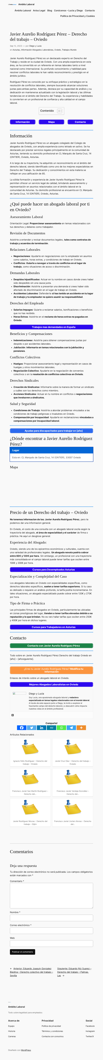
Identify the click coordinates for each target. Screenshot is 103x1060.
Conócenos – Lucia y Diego (68, 10)
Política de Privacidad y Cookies (77, 16)
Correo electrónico (20, 925)
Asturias (16, 50)
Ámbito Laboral (23, 10)
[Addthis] (12, 715)
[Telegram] (71, 727)
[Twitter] (31, 727)
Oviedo (57, 50)
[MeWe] (51, 727)
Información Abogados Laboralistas (37, 50)
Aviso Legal (39, 10)
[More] (81, 727)
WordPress (26, 1050)
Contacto (90, 10)
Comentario (17, 881)
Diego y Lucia (35, 46)
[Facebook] (21, 727)
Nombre (15, 912)
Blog (49, 10)
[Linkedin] (41, 727)
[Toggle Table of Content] (58, 111)
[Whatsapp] (61, 727)
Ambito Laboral (26, 4)
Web (12, 938)
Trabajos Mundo (69, 50)
